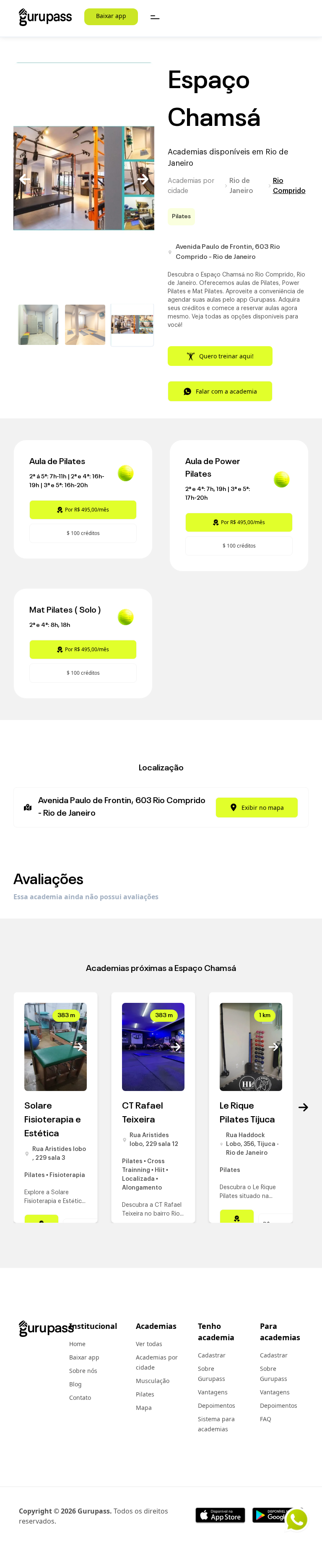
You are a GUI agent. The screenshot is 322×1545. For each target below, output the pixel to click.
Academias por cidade (191, 185)
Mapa (144, 1408)
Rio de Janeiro (241, 185)
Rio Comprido (289, 185)
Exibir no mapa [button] (263, 808)
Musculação (152, 1381)
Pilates (145, 1394)
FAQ (265, 1419)
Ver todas (149, 1344)
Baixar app (111, 16)
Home (77, 1344)
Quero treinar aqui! (226, 356)
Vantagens (213, 1392)
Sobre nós (83, 1371)
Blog (75, 1384)
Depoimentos (216, 1405)
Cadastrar (212, 1355)
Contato (80, 1397)
